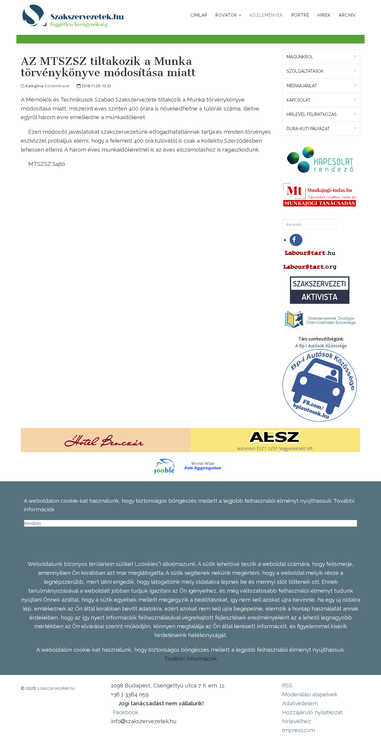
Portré (300, 15)
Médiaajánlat (302, 85)
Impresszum (298, 730)
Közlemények (266, 15)
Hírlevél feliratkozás (311, 114)
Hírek (324, 15)
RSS (287, 685)
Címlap (198, 15)
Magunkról (300, 57)
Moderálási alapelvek (309, 694)
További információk (190, 658)
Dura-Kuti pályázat (308, 128)
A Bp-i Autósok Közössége (321, 345)
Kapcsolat (298, 100)
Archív (347, 15)
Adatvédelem (300, 703)
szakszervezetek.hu (56, 688)
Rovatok (226, 15)
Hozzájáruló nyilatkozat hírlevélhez (312, 716)
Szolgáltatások (305, 71)
